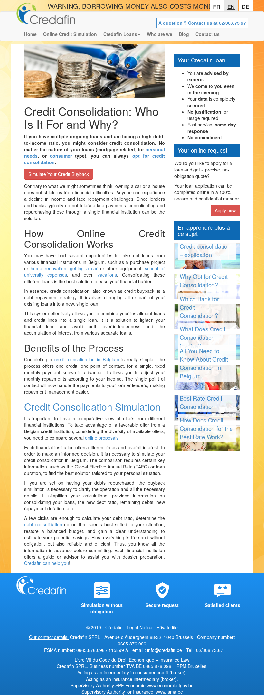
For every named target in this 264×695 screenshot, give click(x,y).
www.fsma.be (169, 692)
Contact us (207, 34)
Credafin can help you (46, 563)
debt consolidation (43, 524)
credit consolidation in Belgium (86, 359)
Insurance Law (174, 659)
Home (30, 34)
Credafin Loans (120, 34)
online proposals (101, 437)
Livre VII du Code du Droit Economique (115, 659)
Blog (184, 34)
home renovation (48, 268)
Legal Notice (139, 627)
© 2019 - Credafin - (106, 627)
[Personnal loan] (45, 20)
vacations (107, 275)
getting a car (84, 268)
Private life (167, 627)
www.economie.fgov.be (170, 685)
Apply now (225, 210)
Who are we (159, 34)
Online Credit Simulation (70, 34)
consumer (61, 156)
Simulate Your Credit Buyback (58, 174)
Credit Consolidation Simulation (92, 406)
